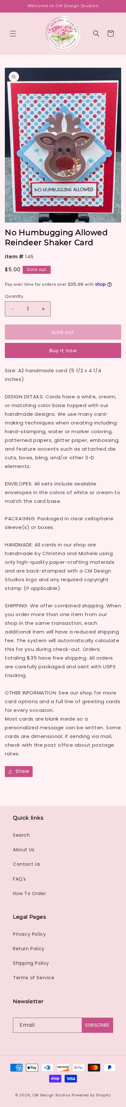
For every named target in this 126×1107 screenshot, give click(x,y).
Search (21, 835)
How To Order (29, 893)
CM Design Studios (51, 1095)
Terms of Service (34, 977)
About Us (24, 849)
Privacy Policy (29, 934)
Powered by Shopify (91, 1095)
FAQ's (19, 879)
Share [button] (22, 771)
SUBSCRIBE (97, 1025)
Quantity (14, 296)
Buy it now (63, 350)
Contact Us (26, 864)
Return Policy (29, 948)
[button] (13, 33)
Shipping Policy (31, 963)
